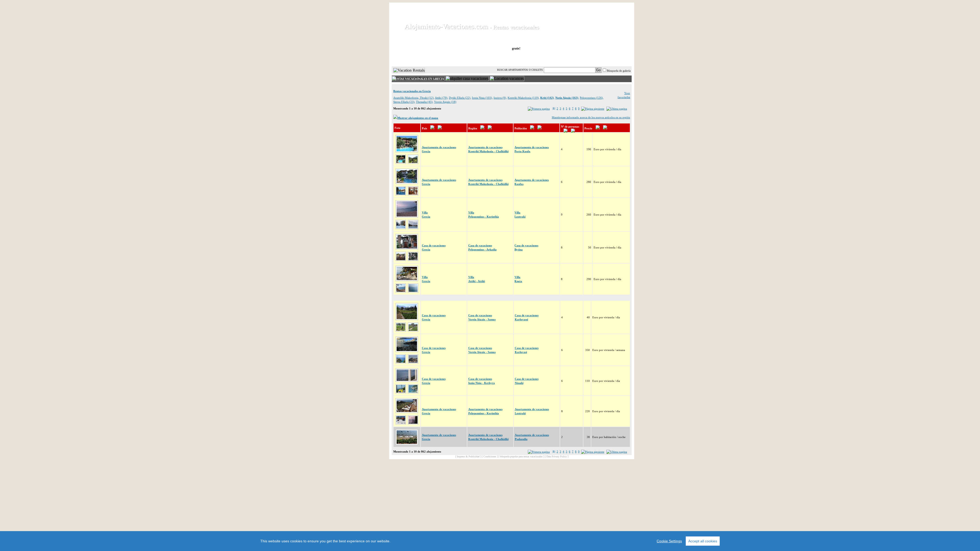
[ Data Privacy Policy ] (556, 456)
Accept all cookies (702, 541)
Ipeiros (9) (500, 97)
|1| (554, 108)
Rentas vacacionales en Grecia (412, 91)
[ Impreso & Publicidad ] (468, 456)
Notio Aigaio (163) (566, 97)
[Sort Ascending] (432, 128)
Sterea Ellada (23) (403, 101)
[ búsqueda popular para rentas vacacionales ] (521, 456)
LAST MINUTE (546, 58)
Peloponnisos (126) (591, 97)
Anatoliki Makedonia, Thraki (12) (413, 97)
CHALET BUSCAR (459, 58)
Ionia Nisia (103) (482, 97)
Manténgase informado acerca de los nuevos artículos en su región (591, 117)
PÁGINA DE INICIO (413, 58)
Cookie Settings (669, 541)
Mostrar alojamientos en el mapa (417, 117)
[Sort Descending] (440, 128)
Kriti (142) (547, 97)
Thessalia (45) (424, 101)
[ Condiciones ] (490, 456)
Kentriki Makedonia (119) (523, 97)
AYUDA (615, 58)
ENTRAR (580, 58)
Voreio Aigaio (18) (445, 101)
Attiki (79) (441, 97)
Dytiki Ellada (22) (459, 97)
